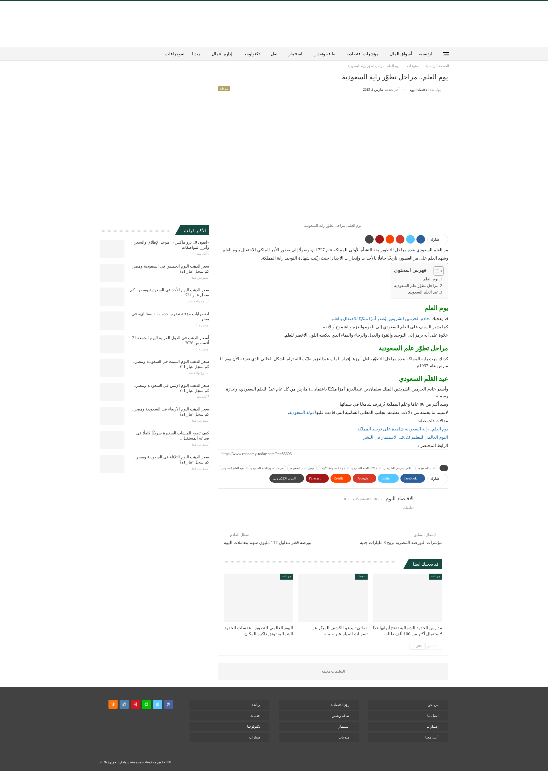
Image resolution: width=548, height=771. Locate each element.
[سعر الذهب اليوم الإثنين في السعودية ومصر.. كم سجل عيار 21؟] (112, 392)
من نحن (433, 705)
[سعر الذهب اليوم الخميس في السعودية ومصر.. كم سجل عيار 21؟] (112, 273)
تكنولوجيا (251, 54)
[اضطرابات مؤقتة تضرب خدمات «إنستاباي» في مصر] (112, 320)
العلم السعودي (427, 468)
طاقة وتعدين (324, 54)
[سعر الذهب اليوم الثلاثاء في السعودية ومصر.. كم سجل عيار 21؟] (112, 464)
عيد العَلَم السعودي (423, 292)
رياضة (256, 705)
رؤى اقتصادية (340, 705)
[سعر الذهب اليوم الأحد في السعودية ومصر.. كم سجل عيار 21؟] (112, 297)
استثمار (295, 54)
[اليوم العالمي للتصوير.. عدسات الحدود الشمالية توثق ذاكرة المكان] (258, 598)
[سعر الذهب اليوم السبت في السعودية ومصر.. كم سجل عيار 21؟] (112, 368)
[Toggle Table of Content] (435, 271)
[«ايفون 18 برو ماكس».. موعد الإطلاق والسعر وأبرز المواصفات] (112, 249)
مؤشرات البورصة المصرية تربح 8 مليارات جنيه (401, 542)
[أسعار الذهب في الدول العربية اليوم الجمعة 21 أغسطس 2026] (112, 344)
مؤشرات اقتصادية (362, 54)
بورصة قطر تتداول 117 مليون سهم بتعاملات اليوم (267, 542)
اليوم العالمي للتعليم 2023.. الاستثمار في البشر (405, 437)
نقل (274, 54)
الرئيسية (426, 54)
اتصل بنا (432, 716)
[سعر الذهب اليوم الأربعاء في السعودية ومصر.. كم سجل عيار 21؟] (112, 416)
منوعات (223, 88)
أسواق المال (401, 54)
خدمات (255, 716)
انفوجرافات (175, 54)
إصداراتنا (432, 726)
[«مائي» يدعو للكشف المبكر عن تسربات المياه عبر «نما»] (333, 598)
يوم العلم (430, 279)
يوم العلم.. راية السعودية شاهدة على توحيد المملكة (402, 429)
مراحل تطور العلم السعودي (266, 468)
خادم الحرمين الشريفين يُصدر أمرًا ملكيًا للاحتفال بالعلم (380, 318)
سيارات (254, 737)
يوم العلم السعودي (232, 468)
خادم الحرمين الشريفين (397, 468)
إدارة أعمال (222, 54)
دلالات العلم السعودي (364, 468)
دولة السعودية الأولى (333, 468)
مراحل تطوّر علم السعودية (416, 286)
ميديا (196, 54)
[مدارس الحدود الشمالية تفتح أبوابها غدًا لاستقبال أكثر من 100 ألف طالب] (407, 598)
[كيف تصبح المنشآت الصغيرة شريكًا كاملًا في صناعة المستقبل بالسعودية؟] (112, 440)
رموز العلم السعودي (302, 468)
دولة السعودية (301, 412)
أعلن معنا (431, 737)
